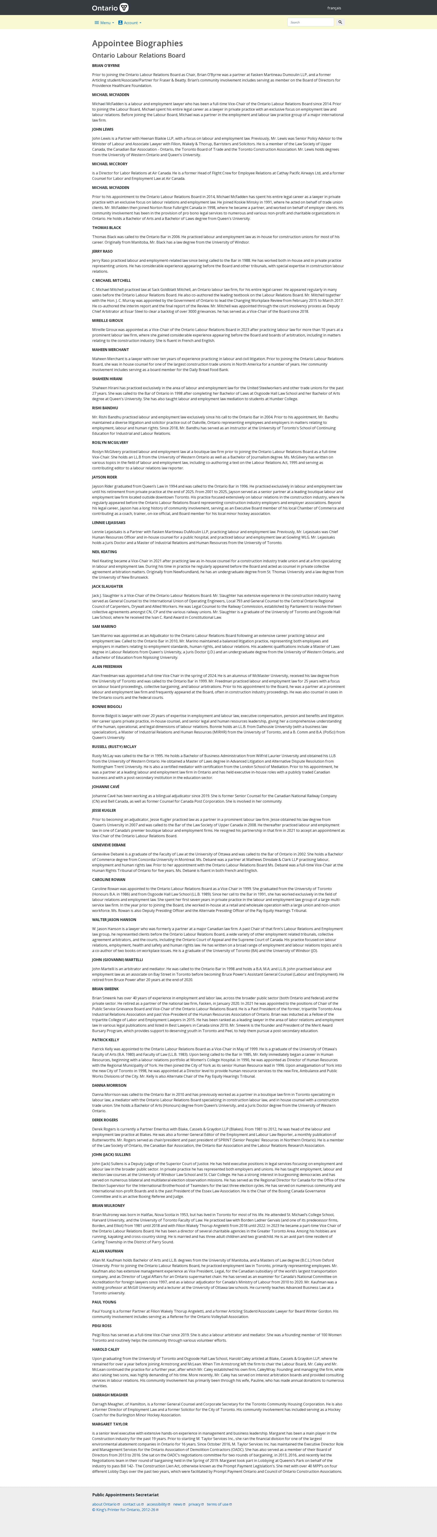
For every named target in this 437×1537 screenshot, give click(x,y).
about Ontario (106, 1504)
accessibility (158, 1504)
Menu (102, 22)
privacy (196, 1504)
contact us (133, 1504)
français (334, 7)
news (179, 1504)
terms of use (219, 1504)
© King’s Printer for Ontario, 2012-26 (125, 1509)
